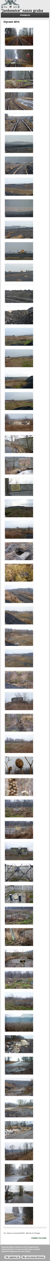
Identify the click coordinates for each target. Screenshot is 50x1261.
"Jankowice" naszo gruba (22, 11)
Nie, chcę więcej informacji (33, 1257)
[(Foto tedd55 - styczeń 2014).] (19, 37)
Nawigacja (25, 15)
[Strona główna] (10, 8)
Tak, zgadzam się (12, 1257)
